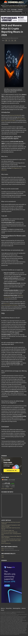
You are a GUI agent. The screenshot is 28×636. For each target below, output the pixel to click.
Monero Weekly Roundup (17, 11)
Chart (8, 9)
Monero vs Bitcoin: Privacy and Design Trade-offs (15, 6)
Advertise (24, 608)
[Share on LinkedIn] (12, 40)
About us (3, 608)
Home (2, 9)
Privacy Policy (9, 608)
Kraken (2, 548)
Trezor (2, 555)
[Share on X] (6, 40)
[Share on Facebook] (9, 40)
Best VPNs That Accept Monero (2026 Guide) (9, 532)
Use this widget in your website (7, 488)
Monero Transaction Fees (6, 543)
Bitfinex (2, 550)
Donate (2, 610)
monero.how (15, 38)
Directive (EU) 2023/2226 (15, 115)
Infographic (20, 9)
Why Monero (3, 11)
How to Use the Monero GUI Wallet (9, 305)
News (5, 9)
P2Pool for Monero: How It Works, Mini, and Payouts (11, 539)
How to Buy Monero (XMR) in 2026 (7, 530)
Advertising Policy (16, 608)
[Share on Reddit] (15, 40)
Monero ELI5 (7, 303)
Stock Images (14, 9)
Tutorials (9, 11)
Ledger (2, 557)
